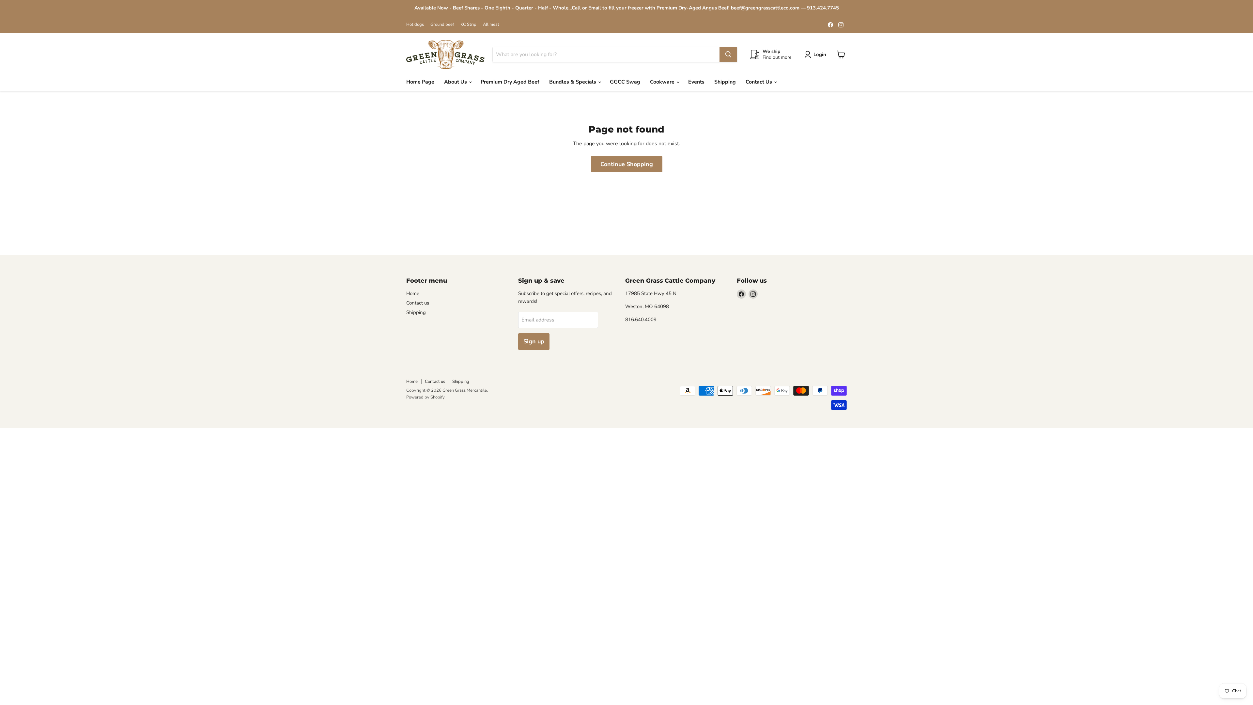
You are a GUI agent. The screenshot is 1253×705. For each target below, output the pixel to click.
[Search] (728, 54)
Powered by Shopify (425, 397)
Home (412, 293)
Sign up (533, 341)
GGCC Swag (625, 82)
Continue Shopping (626, 164)
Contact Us (759, 82)
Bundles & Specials (573, 82)
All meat (491, 24)
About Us (456, 82)
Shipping (725, 82)
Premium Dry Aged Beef (510, 82)
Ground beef (442, 24)
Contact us (417, 303)
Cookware (663, 82)
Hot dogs (415, 24)
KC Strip (468, 24)
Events (696, 82)
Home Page (420, 82)
